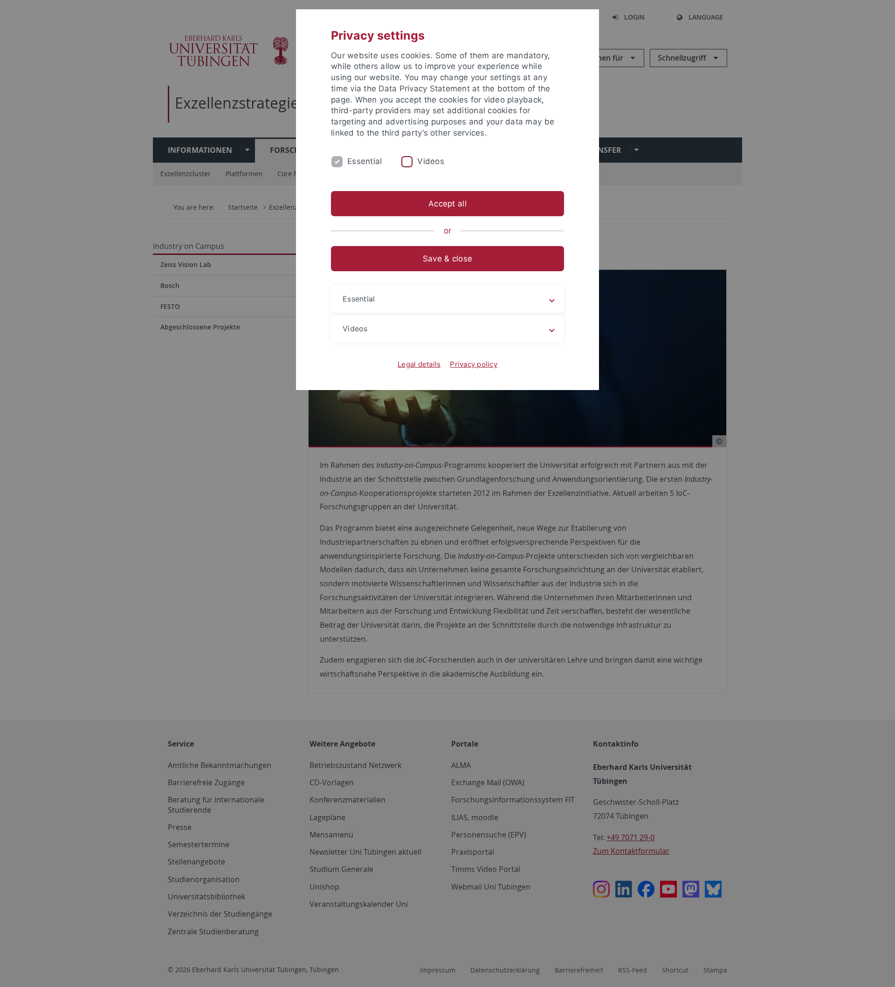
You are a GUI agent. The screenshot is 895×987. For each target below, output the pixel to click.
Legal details (419, 364)
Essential (364, 161)
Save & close (447, 258)
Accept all (447, 203)
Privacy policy (473, 364)
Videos (430, 161)
